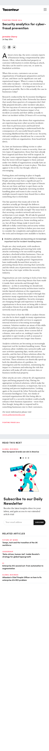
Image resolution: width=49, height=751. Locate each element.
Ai (3, 563)
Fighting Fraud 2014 (12, 20)
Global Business (10, 449)
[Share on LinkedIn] (9, 47)
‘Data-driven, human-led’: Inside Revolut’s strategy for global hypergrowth (20, 555)
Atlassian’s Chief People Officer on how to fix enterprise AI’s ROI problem (22, 578)
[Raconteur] (10, 9)
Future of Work (10, 540)
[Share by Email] (14, 47)
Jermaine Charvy (9, 36)
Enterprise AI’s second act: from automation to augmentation (22, 567)
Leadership (7, 551)
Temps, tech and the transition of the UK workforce (20, 543)
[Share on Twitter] (4, 47)
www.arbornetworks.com (13, 415)
